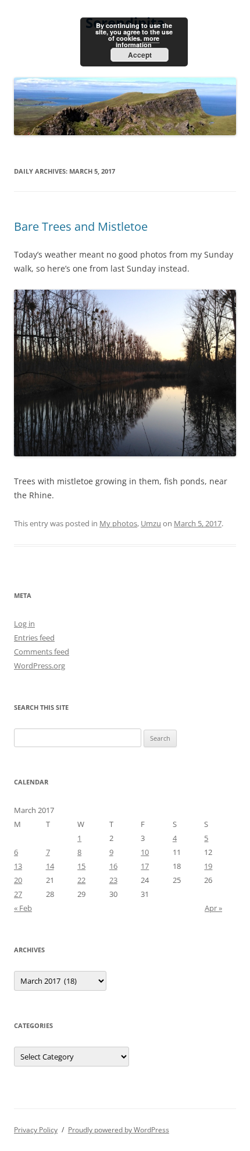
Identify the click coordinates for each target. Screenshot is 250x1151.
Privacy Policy (36, 1130)
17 (145, 866)
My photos (118, 523)
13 (18, 866)
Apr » (213, 908)
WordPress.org (39, 665)
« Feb (23, 908)
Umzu (151, 523)
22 (81, 880)
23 (113, 880)
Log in (24, 623)
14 (50, 866)
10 (145, 852)
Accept (140, 55)
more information (137, 41)
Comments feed (41, 651)
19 (208, 866)
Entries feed (34, 637)
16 (113, 866)
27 (18, 894)
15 (81, 866)
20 (18, 880)
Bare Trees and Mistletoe (81, 226)
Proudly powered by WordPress (118, 1130)
